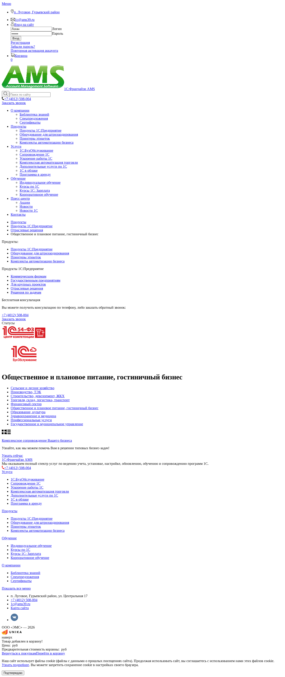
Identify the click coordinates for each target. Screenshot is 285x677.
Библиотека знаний (25, 573)
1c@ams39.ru (20, 604)
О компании (11, 565)
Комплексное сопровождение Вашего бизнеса (37, 440)
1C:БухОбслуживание (27, 479)
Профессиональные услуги (31, 420)
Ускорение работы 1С (27, 487)
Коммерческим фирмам (28, 276)
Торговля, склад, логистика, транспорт (40, 400)
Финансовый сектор (26, 404)
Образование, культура (28, 412)
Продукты (9, 511)
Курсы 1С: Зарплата (26, 554)
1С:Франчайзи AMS (17, 459)
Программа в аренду (26, 503)
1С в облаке (20, 499)
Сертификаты (21, 581)
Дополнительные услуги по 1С (34, 495)
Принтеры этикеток (26, 257)
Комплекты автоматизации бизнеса (38, 261)
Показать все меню (16, 588)
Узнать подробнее (15, 665)
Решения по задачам (26, 292)
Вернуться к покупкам (19, 653)
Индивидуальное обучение (31, 546)
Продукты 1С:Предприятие (32, 249)
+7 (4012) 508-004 (24, 600)
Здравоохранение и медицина (33, 416)
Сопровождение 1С (26, 483)
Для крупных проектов (28, 284)
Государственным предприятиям (35, 280)
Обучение (9, 538)
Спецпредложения (25, 577)
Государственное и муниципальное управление (47, 424)
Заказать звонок (14, 103)
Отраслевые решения (27, 288)
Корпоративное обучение (30, 558)
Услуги (7, 472)
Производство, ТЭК (26, 392)
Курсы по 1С (20, 550)
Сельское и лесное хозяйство (32, 388)
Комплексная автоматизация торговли (40, 491)
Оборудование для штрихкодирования (40, 253)
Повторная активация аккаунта (34, 50)
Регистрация (20, 42)
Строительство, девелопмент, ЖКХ (38, 396)
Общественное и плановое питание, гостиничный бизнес (54, 408)
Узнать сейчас (12, 455)
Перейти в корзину (50, 653)
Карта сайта (20, 608)
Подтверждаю (13, 673)
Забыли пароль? (23, 46)
